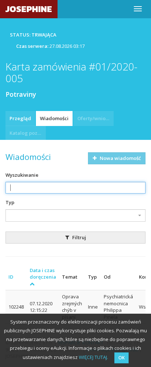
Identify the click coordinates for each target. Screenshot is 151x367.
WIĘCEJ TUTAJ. (93, 357)
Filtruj (78, 237)
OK (121, 358)
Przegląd (20, 118)
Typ (9, 202)
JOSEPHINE (28, 9)
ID (10, 277)
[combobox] (75, 215)
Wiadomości (54, 118)
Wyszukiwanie (21, 175)
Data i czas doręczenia (43, 273)
